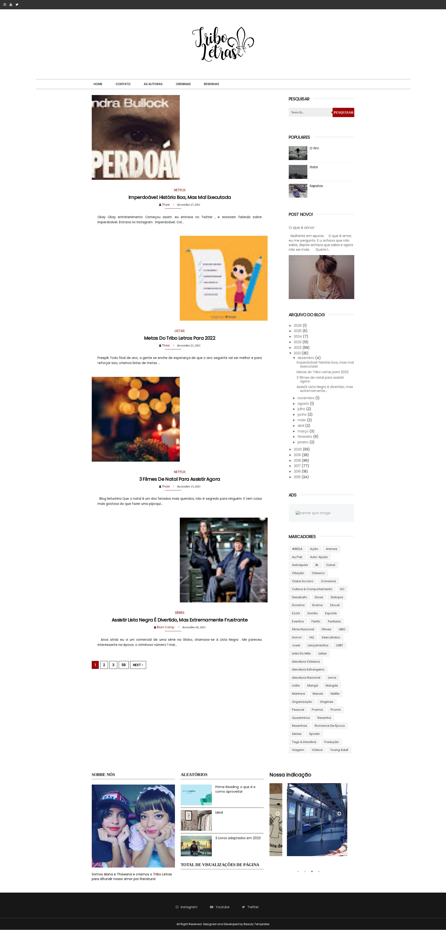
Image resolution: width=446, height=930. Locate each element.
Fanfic (316, 621)
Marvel (318, 693)
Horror (297, 637)
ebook (335, 605)
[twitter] (17, 4)
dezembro (306, 357)
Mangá (312, 685)
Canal (330, 565)
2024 (298, 336)
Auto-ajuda (319, 557)
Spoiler (314, 734)
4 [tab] (319, 871)
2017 (298, 465)
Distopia (337, 597)
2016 (298, 471)
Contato (123, 84)
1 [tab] (298, 871)
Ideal (219, 812)
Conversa (328, 581)
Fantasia (334, 621)
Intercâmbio (331, 637)
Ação (314, 549)
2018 (298, 460)
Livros (332, 677)
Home (98, 84)
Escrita (313, 613)
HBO (342, 629)
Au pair (297, 557)
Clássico (318, 573)
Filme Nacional (303, 629)
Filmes (326, 629)
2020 (298, 449)
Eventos (298, 621)
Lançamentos (318, 645)
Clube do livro (302, 581)
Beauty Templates (256, 924)
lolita (296, 685)
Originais (183, 84)
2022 (298, 347)
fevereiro (305, 436)
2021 (298, 353)
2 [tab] (305, 871)
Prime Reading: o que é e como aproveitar (235, 789)
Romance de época (330, 725)
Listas (322, 653)
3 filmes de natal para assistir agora (179, 479)
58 (124, 665)
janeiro (303, 442)
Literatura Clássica (306, 661)
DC (342, 589)
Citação (298, 573)
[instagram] (4, 4)
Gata (314, 167)
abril (301, 425)
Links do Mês (301, 653)
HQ (311, 637)
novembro (306, 398)
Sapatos (316, 186)
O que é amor (302, 227)
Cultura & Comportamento (312, 589)
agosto (304, 403)
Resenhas (211, 84)
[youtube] (11, 4)
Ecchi (296, 613)
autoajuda (300, 565)
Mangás (332, 685)
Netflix (335, 693)
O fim (314, 148)
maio (302, 420)
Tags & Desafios (304, 742)
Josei (296, 645)
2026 (298, 325)
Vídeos (317, 750)
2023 (298, 342)
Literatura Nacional (306, 677)
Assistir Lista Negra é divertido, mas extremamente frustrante (180, 620)
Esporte (331, 613)
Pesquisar (344, 112)
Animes (331, 549)
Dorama (298, 605)
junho (303, 414)
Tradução (331, 742)
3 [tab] (312, 871)
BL (316, 565)
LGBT (339, 645)
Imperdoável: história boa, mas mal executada (179, 197)
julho (302, 409)
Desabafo (299, 597)
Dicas (319, 597)
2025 (298, 331)
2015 (298, 477)
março (303, 431)
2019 (298, 455)
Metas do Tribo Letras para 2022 (179, 338)
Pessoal (298, 709)
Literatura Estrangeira (308, 669)
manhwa (298, 693)
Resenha (324, 718)
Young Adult (339, 750)
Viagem (298, 750)
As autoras (153, 84)
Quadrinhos (301, 718)
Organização (302, 702)
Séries (297, 734)
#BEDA (297, 549)
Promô (336, 709)
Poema (317, 709)
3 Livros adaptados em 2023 (238, 838)
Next (137, 665)
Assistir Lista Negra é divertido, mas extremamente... (325, 388)
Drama (317, 605)
